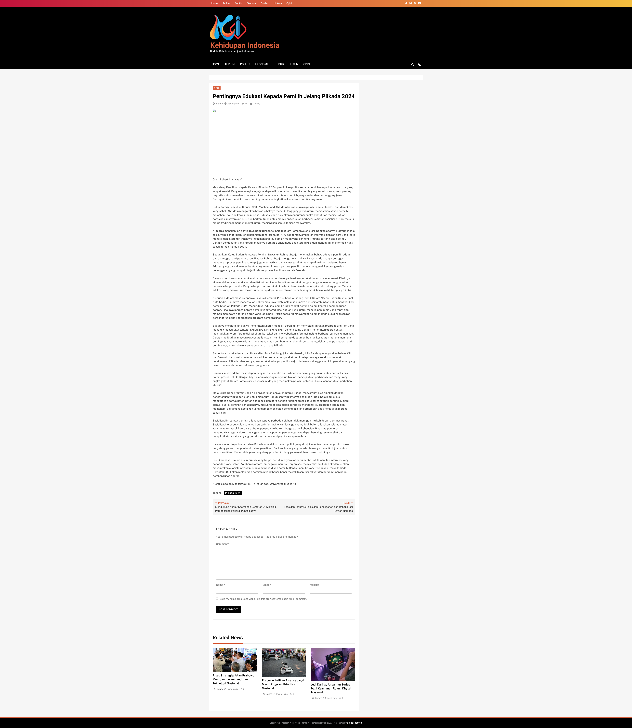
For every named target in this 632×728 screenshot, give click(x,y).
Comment (222, 544)
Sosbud (265, 3)
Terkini (226, 3)
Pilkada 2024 (232, 493)
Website (314, 585)
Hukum (278, 3)
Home (214, 3)
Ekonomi (251, 3)
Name (220, 585)
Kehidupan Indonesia (244, 45)
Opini (289, 3)
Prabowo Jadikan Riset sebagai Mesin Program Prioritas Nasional (283, 684)
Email (267, 585)
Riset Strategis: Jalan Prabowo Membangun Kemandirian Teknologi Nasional (233, 679)
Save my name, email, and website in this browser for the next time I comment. (263, 599)
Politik (238, 3)
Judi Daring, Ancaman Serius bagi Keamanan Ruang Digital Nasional (331, 688)
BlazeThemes (354, 723)
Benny (219, 103)
